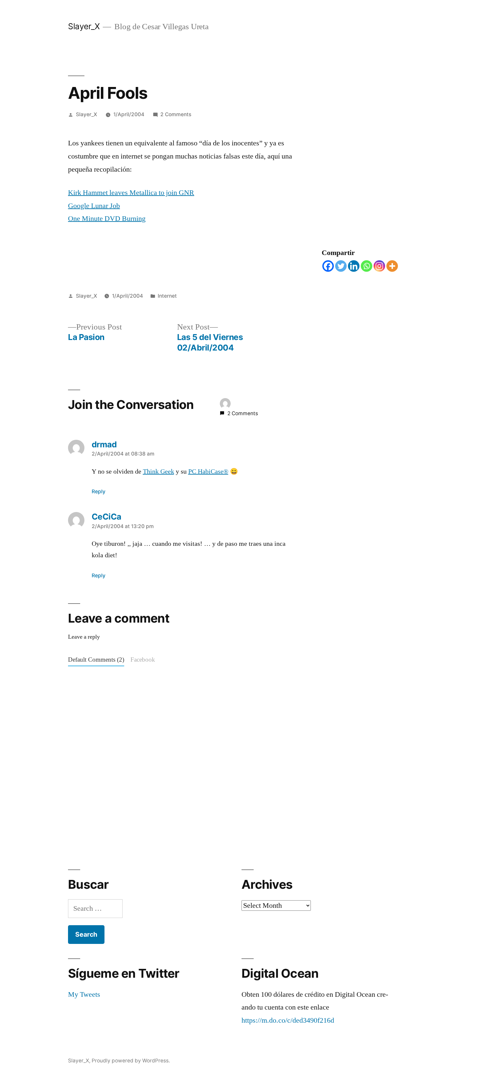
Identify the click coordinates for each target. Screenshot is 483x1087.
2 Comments (175, 114)
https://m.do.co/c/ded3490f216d (288, 1020)
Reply (98, 491)
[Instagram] (379, 266)
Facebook (142, 660)
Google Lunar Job (94, 205)
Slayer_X (84, 26)
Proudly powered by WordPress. (131, 1060)
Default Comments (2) (96, 660)
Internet (167, 296)
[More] (392, 266)
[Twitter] (341, 266)
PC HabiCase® (208, 472)
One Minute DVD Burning (107, 218)
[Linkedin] (353, 266)
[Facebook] (328, 266)
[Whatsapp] (366, 266)
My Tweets (84, 994)
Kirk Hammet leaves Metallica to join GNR (131, 192)
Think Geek (158, 472)
